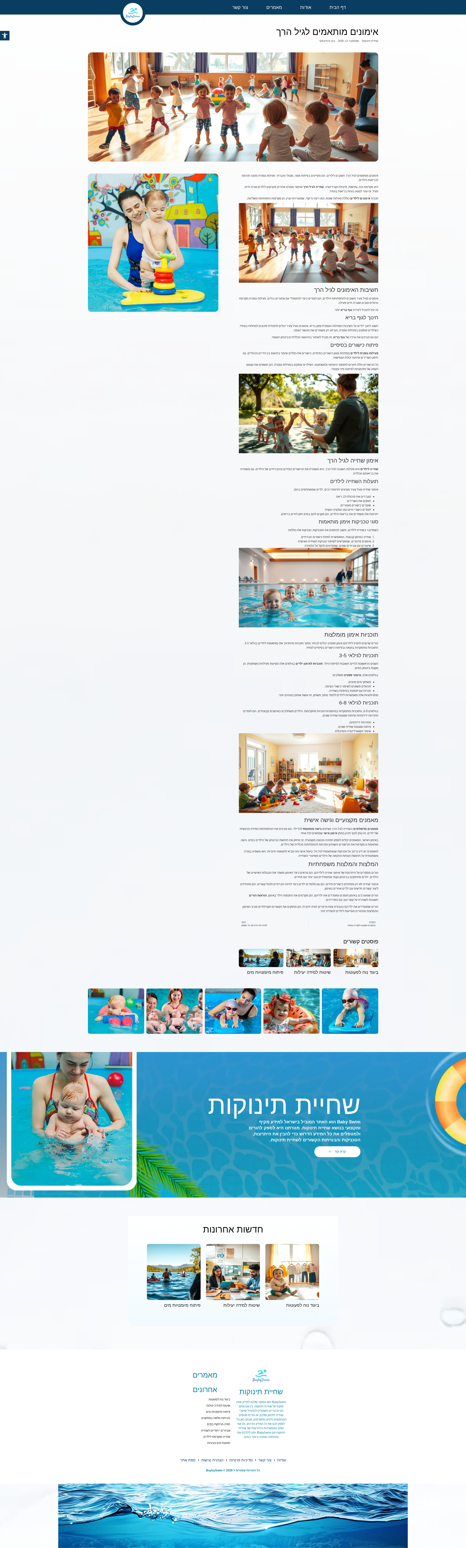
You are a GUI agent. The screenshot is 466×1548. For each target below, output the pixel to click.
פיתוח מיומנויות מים (265, 972)
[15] (174, 1011)
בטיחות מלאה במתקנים (215, 1418)
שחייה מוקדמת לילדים (216, 1436)
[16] (116, 1011)
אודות (305, 7)
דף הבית (337, 7)
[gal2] (291, 1011)
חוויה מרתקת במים (218, 1424)
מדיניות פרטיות (241, 1460)
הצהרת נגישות (212, 1460)
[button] (4, 35)
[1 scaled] (233, 1011)
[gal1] (350, 1011)
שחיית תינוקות (370, 40)
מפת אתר (188, 1460)
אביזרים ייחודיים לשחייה (215, 1430)
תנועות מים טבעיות (218, 1442)
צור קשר (240, 7)
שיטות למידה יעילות (312, 972)
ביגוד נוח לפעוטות (361, 972)
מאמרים (274, 7)
